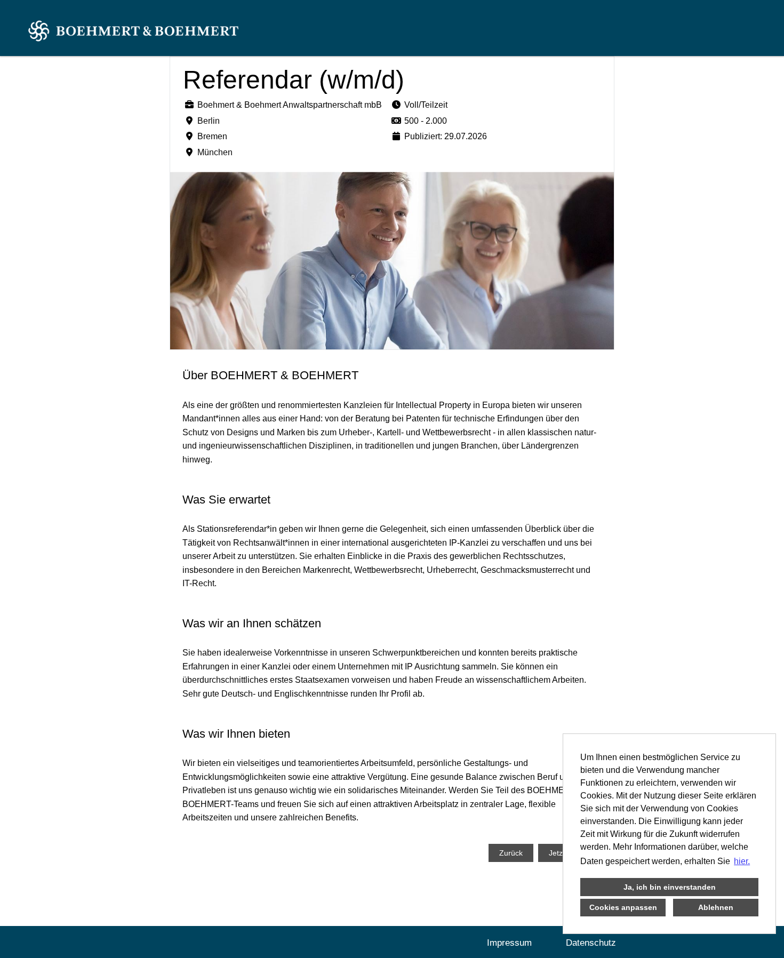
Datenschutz (591, 943)
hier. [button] (742, 861)
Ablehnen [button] (715, 907)
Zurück (511, 853)
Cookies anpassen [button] (623, 907)
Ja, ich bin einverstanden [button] (669, 887)
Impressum (509, 943)
